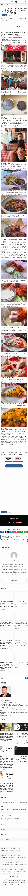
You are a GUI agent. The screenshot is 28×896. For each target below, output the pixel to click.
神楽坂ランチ (20, 869)
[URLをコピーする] (26, 532)
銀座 (1, 873)
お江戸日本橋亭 (12, 857)
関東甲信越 (6, 873)
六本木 (16, 864)
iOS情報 (18, 848)
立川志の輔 (19, 871)
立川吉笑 (8, 871)
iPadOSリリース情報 (5, 850)
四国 (1, 866)
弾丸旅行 (5, 866)
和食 (25, 864)
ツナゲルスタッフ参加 (17, 862)
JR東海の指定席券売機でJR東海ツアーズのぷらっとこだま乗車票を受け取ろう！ (14, 802)
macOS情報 (12, 853)
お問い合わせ (17, 880)
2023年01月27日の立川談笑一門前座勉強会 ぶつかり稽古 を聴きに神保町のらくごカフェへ (13, 819)
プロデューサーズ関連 (5, 864)
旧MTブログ (16, 879)
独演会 (24, 866)
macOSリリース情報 (5, 853)
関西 (11, 873)
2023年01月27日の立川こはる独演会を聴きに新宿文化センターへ (14, 810)
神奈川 (6, 869)
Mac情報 (18, 853)
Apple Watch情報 (4, 848)
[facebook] (10, 876)
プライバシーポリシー (14, 882)
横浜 (17, 866)
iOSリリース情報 (12, 848)
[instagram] (14, 876)
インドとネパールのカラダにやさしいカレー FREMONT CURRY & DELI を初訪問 (13, 814)
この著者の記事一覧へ (14, 580)
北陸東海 (21, 864)
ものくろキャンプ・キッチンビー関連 (8, 860)
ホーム (4, 879)
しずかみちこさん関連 (21, 857)
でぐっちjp (14, 1)
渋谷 (20, 866)
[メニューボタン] (1, 1)
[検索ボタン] (26, 1)
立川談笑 (24, 871)
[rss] (15, 876)
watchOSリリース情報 (5, 855)
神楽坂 (10, 869)
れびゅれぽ (5, 880)
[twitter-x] (12, 876)
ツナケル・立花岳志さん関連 (6, 862)
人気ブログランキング (18, 461)
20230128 (3, 806)
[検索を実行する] (26, 678)
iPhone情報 (18, 850)
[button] (2, 532)
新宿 (10, 866)
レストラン (5, 15)
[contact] (17, 876)
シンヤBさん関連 (20, 860)
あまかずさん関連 (4, 857)
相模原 (2, 869)
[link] (14, 577)
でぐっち (14, 560)
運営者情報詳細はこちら (5, 715)
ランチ (12, 864)
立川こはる (3, 871)
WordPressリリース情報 (15, 855)
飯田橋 (14, 873)
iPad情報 (12, 850)
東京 (10, 512)
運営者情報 (23, 879)
